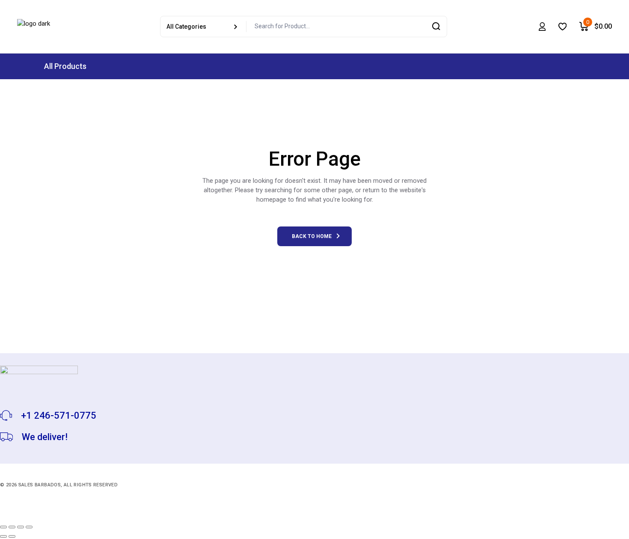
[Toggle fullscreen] (12, 527)
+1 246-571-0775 (58, 415)
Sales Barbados (39, 485)
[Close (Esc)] (29, 527)
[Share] (20, 527)
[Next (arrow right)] (12, 536)
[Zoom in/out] (3, 527)
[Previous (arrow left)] (3, 536)
